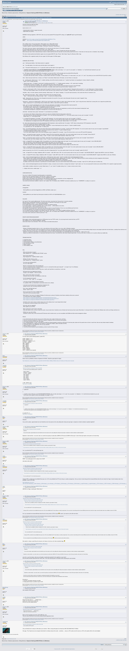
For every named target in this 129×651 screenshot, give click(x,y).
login (13, 6)
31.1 (15, 8)
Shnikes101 (49, 22)
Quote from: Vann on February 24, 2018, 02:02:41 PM (31, 498)
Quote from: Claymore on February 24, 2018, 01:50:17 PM (32, 468)
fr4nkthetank (40, 22)
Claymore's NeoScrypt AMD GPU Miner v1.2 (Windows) (38, 12)
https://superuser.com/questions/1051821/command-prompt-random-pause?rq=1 (38, 299)
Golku (4, 456)
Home (5, 10)
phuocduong (5, 587)
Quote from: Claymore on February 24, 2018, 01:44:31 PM (32, 546)
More (21, 10)
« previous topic (118, 14)
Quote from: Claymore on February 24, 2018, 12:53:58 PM (32, 368)
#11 (125, 466)
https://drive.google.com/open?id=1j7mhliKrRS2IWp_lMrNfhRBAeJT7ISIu (41, 39)
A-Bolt (35, 22)
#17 (125, 587)
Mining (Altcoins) (22, 12)
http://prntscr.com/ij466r (27, 383)
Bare (4, 416)
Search (11, 10)
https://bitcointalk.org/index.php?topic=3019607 (36, 331)
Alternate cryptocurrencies (13, 12)
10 (11, 638)
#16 (125, 561)
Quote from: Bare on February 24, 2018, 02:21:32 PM (31, 563)
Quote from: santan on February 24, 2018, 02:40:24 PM (32, 609)
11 (12, 638)
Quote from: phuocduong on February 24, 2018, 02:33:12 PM (33, 624)
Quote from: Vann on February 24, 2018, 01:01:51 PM (32, 469)
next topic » (124, 14)
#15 (125, 544)
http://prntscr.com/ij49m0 (27, 414)
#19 (125, 607)
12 (13, 638)
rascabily (4, 365)
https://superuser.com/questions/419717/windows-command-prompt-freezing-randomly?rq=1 (41, 298)
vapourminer (30, 22)
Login (14, 10)
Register (17, 10)
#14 (125, 519)
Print (125, 638)
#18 (125, 597)
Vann (4, 355)
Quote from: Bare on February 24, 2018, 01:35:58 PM (31, 429)
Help (8, 10)
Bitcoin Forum (4, 12)
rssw (4, 486)
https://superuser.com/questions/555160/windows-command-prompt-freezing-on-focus (39, 297)
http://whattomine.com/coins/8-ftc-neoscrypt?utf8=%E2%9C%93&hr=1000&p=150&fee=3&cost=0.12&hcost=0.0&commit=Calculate (48, 360)
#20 (125, 622)
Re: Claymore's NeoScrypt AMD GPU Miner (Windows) (36, 333)
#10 (125, 456)
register (16, 6)
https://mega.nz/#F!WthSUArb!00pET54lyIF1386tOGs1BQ (38, 40)
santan (4, 597)
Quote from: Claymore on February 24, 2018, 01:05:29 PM (32, 403)
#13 (125, 496)
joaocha (44, 22)
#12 (125, 486)
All (15, 638)
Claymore (5, 21)
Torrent (17, 8)
